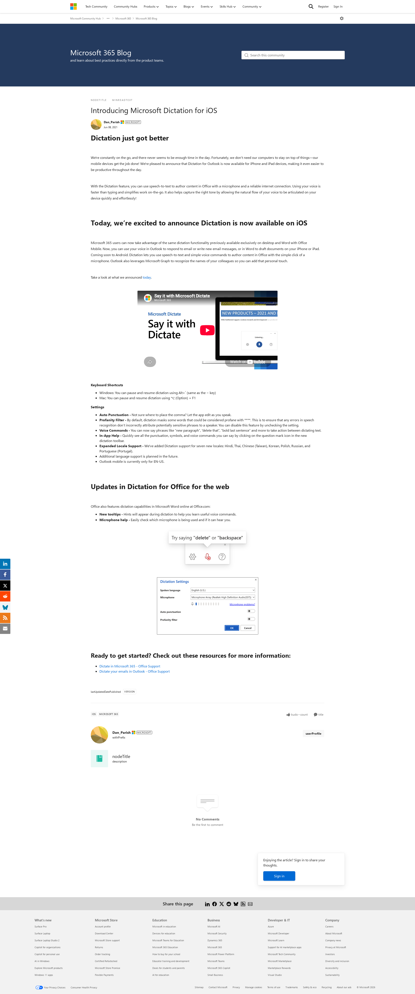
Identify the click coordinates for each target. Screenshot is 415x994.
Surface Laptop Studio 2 (47, 940)
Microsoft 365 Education (165, 947)
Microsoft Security (217, 933)
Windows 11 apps (44, 974)
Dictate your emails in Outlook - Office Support (134, 671)
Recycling (327, 987)
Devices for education (163, 933)
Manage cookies (253, 987)
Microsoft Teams (216, 961)
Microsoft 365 (123, 18)
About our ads (344, 987)
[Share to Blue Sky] (236, 903)
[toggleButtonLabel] (342, 18)
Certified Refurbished (106, 961)
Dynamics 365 (215, 940)
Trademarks (292, 987)
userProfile (313, 733)
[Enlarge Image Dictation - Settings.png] (207, 606)
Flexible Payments (104, 974)
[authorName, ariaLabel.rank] (96, 124)
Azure (271, 926)
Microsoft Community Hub (85, 18)
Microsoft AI (214, 926)
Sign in (279, 876)
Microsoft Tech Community (281, 954)
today (147, 277)
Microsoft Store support (107, 940)
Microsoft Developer (278, 933)
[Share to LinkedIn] (207, 903)
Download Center (104, 933)
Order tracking (102, 954)
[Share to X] (221, 903)
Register (323, 6)
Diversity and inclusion (337, 961)
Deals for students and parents (168, 968)
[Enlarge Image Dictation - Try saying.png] (207, 549)
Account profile (103, 926)
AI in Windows (42, 961)
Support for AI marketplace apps (285, 947)
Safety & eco (309, 987)
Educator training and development (170, 961)
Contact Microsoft (218, 987)
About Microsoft (333, 933)
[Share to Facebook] (214, 903)
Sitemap (199, 987)
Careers (329, 926)
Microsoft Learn (276, 940)
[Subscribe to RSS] (243, 903)
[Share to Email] (250, 903)
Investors (330, 954)
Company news (333, 940)
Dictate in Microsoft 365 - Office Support (129, 666)
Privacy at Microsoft (335, 947)
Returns (99, 947)
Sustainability (332, 974)
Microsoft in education (164, 926)
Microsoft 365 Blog (146, 18)
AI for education (160, 974)
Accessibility (331, 968)
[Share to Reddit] (229, 903)
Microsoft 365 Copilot (219, 968)
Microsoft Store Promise (107, 968)
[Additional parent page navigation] (108, 18)
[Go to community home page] (73, 6)
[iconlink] (99, 758)
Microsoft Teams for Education (168, 940)
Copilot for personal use (47, 954)
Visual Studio (275, 974)
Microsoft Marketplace (280, 961)
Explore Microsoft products (49, 968)
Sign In (338, 6)
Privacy (236, 987)
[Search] (311, 6)
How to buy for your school (166, 954)
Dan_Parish (112, 122)
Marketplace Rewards (279, 968)
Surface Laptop (42, 933)
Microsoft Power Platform (221, 954)
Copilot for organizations (48, 947)
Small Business (215, 974)
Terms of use (273, 987)
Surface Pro (40, 926)
